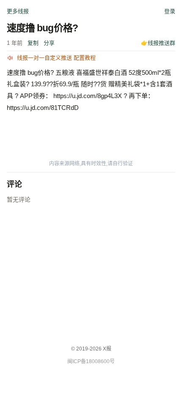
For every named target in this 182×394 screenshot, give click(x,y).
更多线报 (18, 11)
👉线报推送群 (158, 43)
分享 (49, 43)
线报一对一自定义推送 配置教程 (56, 58)
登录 (169, 11)
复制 (33, 43)
